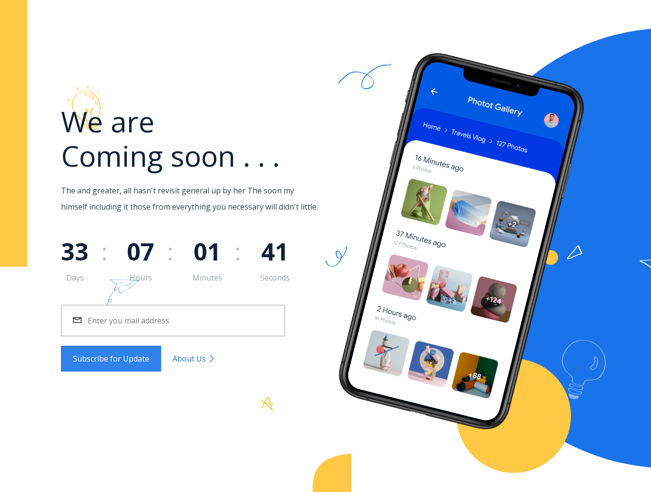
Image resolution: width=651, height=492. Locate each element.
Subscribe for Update (111, 358)
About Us (190, 358)
